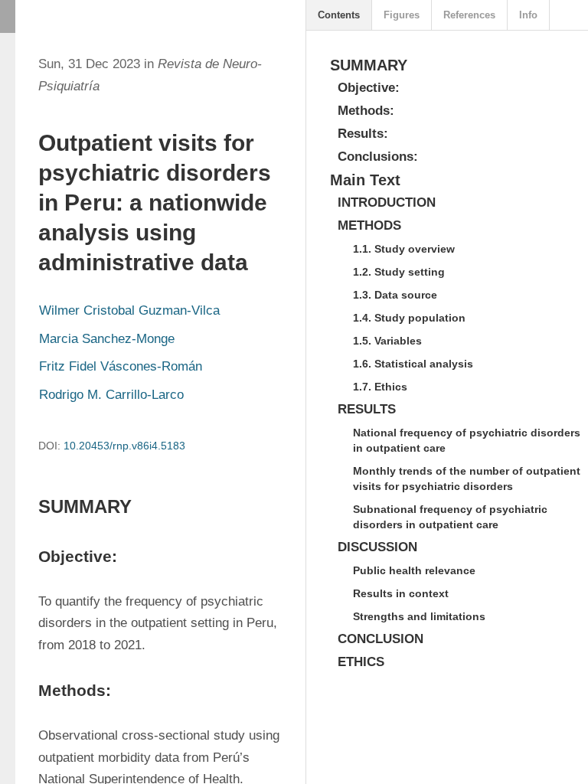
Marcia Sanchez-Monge (107, 339)
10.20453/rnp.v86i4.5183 (124, 445)
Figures (402, 15)
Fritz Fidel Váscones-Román (120, 366)
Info (528, 15)
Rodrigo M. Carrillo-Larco (111, 394)
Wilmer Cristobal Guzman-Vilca (129, 310)
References (469, 15)
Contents (339, 15)
